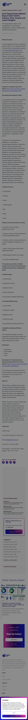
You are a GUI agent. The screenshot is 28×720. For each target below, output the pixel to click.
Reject (14, 712)
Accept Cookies (14, 716)
